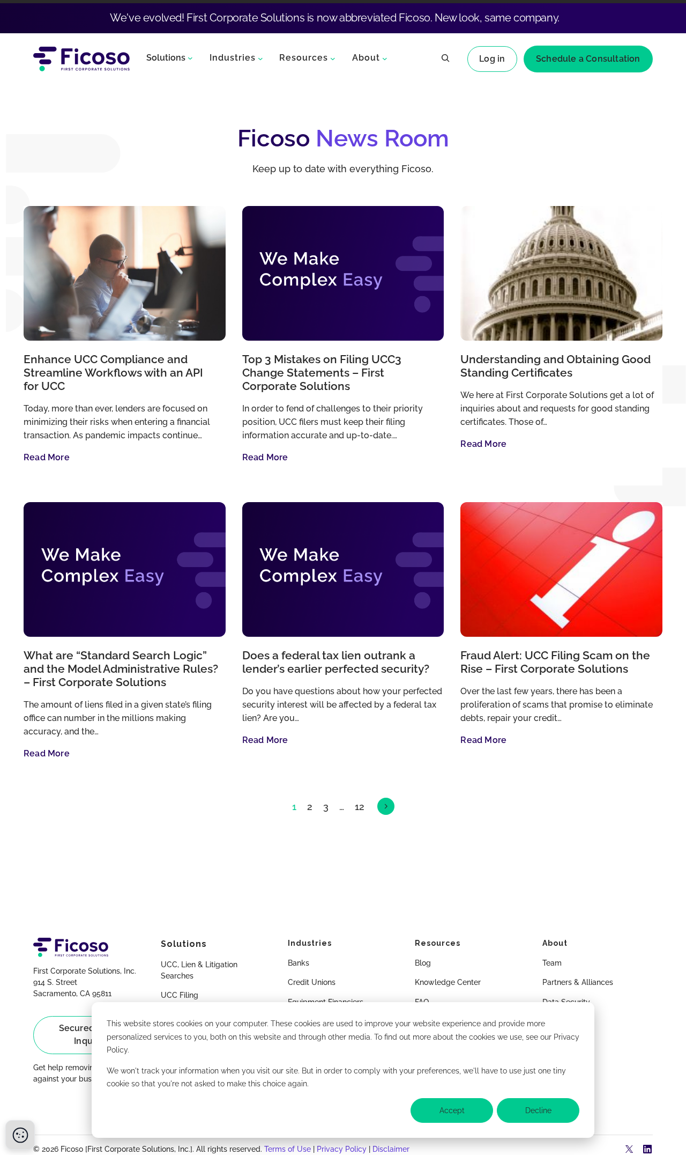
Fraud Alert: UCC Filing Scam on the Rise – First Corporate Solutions (555, 662)
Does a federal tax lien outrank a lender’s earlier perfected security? (335, 662)
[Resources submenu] (332, 58)
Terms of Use (287, 1149)
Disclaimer (390, 1149)
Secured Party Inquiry (89, 1034)
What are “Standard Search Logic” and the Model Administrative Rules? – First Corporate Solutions (121, 669)
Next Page (385, 806)
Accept (452, 1110)
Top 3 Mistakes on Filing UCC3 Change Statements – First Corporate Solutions (321, 373)
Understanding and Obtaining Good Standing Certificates (555, 366)
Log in (492, 59)
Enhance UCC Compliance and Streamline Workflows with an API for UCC (113, 373)
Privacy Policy (342, 1149)
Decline (538, 1110)
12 (359, 806)
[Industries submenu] (260, 58)
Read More (47, 457)
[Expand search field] (445, 59)
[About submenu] (384, 58)
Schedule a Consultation (588, 59)
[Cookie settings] (20, 1135)
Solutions (165, 58)
